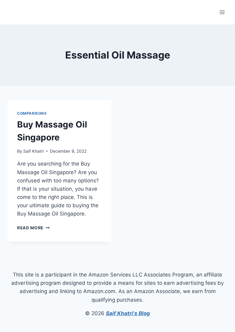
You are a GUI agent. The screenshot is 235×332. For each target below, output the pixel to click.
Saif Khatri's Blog (128, 313)
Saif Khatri (33, 151)
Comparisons (32, 113)
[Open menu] (222, 12)
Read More (33, 227)
